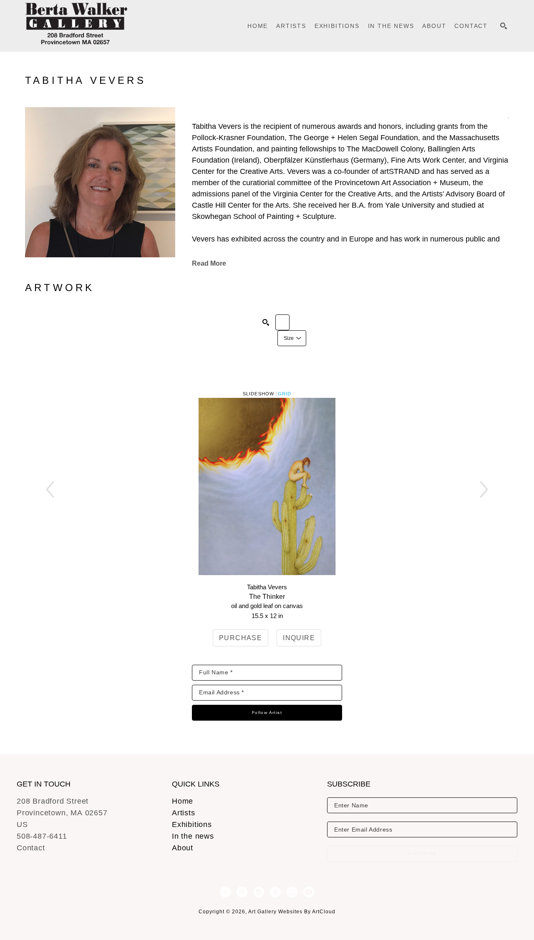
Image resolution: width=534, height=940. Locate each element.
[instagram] (258, 892)
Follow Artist (267, 712)
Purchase (240, 637)
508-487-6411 (42, 836)
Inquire (299, 637)
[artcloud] (225, 892)
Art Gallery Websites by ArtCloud (291, 912)
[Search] (503, 26)
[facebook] (275, 892)
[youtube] (308, 892)
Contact (31, 848)
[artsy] (292, 892)
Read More (209, 263)
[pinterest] (242, 892)
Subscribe (422, 853)
